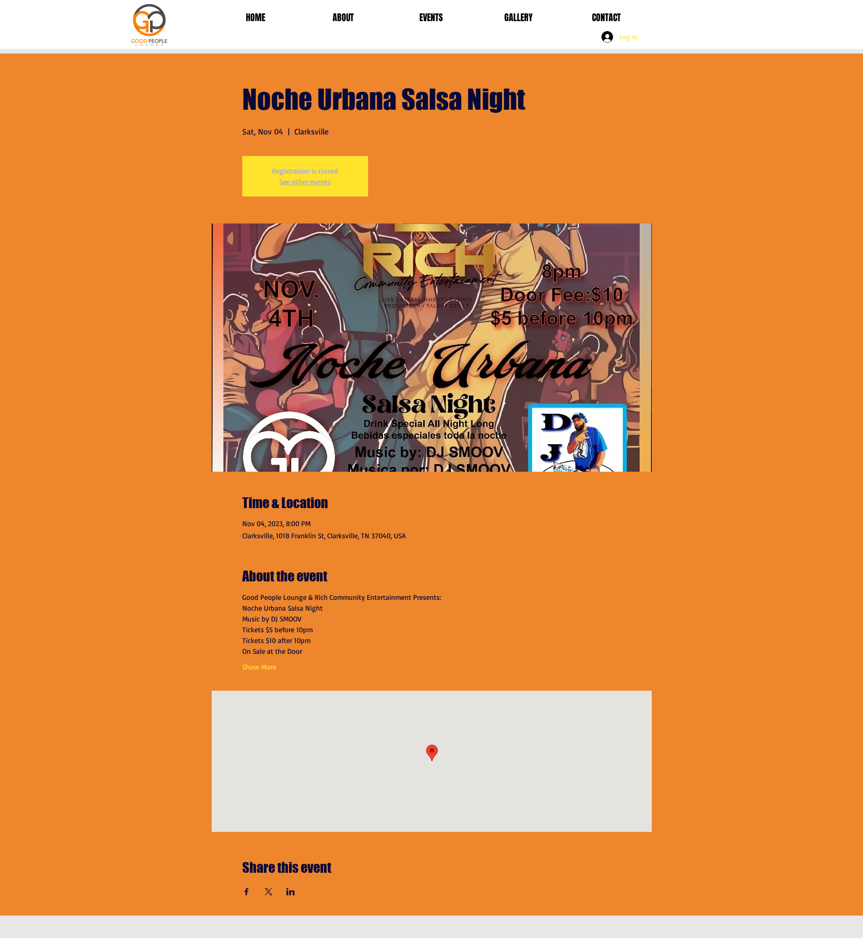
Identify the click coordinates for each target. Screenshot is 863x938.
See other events (305, 181)
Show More (259, 666)
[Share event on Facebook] (246, 891)
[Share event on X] (268, 891)
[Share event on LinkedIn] (290, 891)
